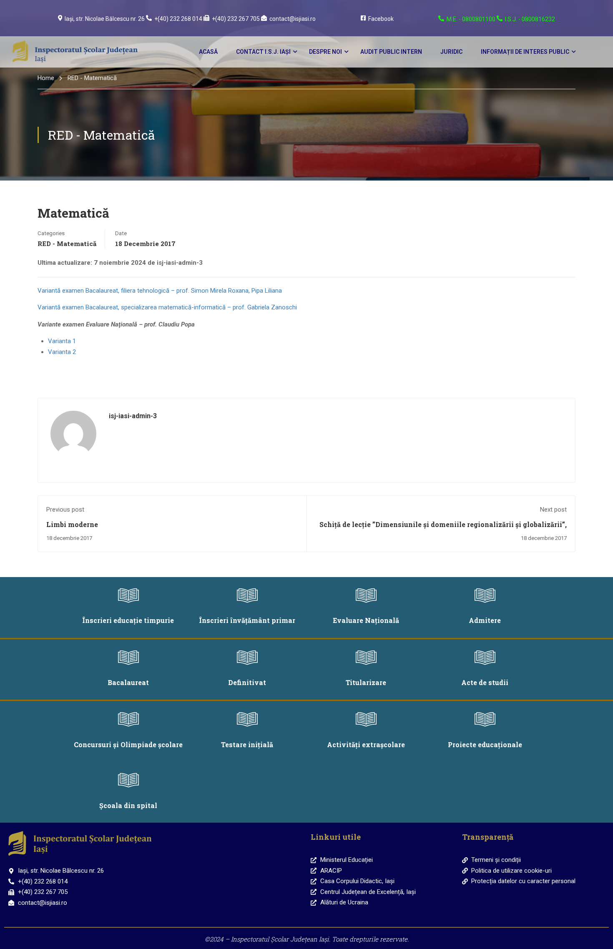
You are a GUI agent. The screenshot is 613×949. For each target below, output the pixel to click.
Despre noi (325, 51)
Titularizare (366, 682)
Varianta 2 (62, 352)
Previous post (65, 509)
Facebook (381, 18)
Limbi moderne (72, 524)
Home (46, 78)
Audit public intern (391, 51)
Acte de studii (484, 682)
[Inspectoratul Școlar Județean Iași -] (75, 51)
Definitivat (247, 682)
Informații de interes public (525, 51)
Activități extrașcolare (366, 744)
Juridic (451, 51)
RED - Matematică (92, 78)
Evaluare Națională (366, 620)
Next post (553, 509)
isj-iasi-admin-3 (133, 416)
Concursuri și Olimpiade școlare (128, 744)
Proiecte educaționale (485, 744)
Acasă (208, 51)
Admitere (485, 620)
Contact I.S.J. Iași (263, 51)
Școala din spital (128, 805)
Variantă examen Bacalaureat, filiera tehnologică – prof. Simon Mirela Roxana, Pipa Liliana (160, 290)
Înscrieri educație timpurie (128, 620)
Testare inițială (247, 744)
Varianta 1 (62, 341)
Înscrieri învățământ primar (247, 620)
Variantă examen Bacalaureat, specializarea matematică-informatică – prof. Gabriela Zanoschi (167, 307)
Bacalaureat (128, 682)
